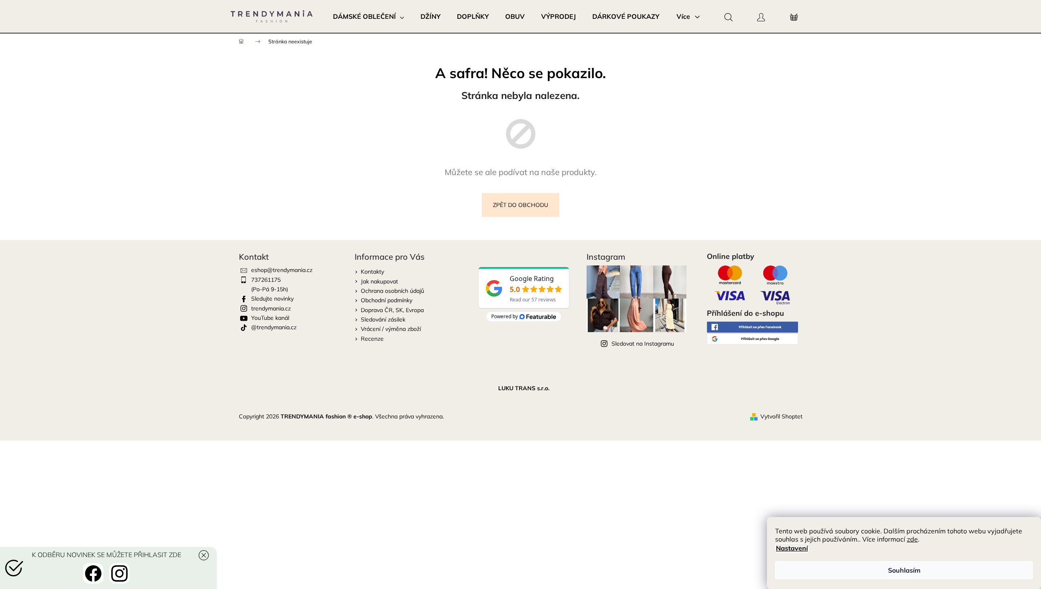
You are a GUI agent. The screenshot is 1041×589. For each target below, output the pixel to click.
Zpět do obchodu (520, 205)
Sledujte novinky (272, 298)
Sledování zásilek (383, 319)
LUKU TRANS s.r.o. (523, 388)
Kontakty (372, 271)
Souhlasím (904, 570)
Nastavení (792, 548)
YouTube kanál (270, 317)
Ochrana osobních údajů (392, 290)
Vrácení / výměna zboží (391, 329)
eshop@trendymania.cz (282, 270)
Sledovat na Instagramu (643, 343)
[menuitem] (368, 16)
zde (912, 539)
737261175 (266, 279)
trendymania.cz (271, 308)
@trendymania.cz (274, 327)
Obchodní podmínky (386, 300)
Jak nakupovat (379, 281)
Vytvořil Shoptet (781, 416)
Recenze (372, 338)
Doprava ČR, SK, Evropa (392, 310)
